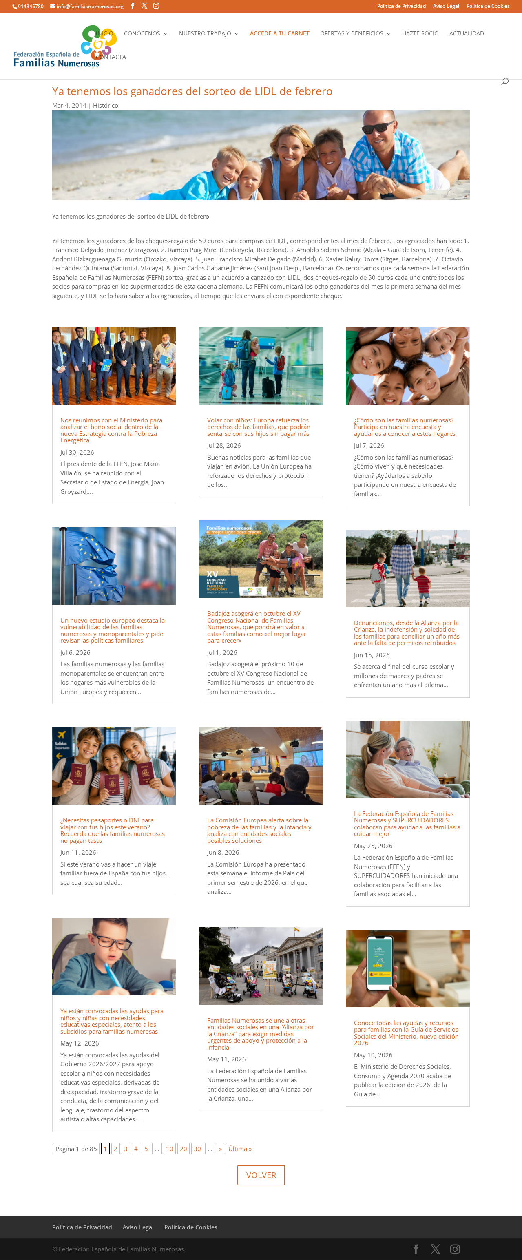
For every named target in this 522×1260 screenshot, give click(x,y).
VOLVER (261, 1174)
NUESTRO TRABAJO (205, 34)
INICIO (104, 34)
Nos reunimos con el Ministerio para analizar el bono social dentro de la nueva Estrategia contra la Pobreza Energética (111, 430)
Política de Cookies (488, 6)
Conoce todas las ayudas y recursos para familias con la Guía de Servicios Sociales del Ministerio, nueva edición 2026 (406, 1033)
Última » (240, 1149)
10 (169, 1149)
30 (197, 1149)
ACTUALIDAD (466, 34)
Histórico (105, 105)
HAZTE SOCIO (420, 34)
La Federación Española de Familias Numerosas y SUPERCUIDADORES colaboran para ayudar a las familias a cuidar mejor (407, 823)
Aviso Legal (446, 6)
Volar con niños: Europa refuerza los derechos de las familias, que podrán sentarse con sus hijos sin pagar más (258, 427)
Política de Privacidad (401, 6)
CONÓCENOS (142, 34)
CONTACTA (111, 57)
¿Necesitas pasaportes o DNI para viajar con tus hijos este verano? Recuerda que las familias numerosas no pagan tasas (112, 830)
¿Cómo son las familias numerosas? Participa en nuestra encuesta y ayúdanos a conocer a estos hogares (405, 427)
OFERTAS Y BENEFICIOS (351, 34)
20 (183, 1149)
